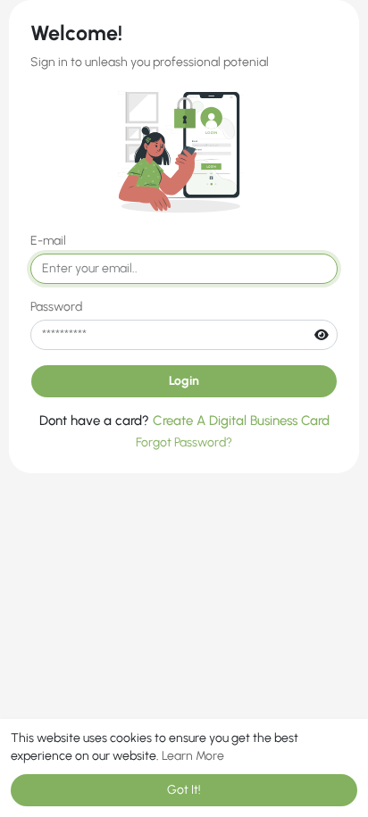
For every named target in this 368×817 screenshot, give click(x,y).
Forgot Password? (184, 442)
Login (184, 380)
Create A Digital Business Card (241, 421)
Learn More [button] (193, 755)
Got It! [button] (184, 789)
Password (56, 306)
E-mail (48, 240)
